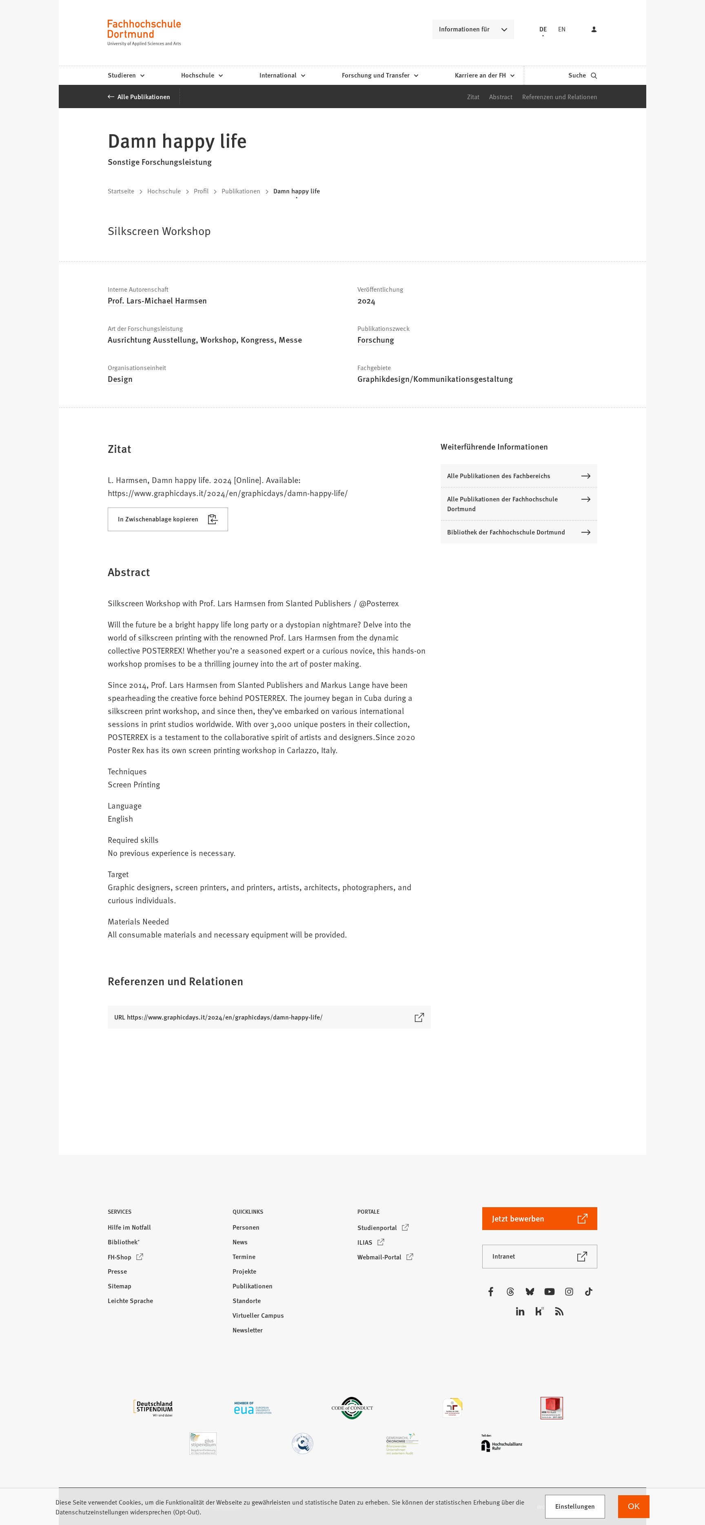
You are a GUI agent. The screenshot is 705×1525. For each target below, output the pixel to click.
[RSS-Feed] (559, 1311)
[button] (519, 446)
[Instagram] (569, 1291)
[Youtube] (549, 1291)
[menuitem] (126, 75)
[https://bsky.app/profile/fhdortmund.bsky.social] (530, 1291)
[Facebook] (491, 1291)
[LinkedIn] (520, 1311)
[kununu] (540, 1311)
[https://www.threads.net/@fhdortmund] (510, 1291)
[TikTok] (589, 1291)
